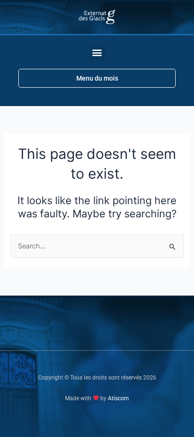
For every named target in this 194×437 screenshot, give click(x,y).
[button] (97, 52)
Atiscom (118, 398)
